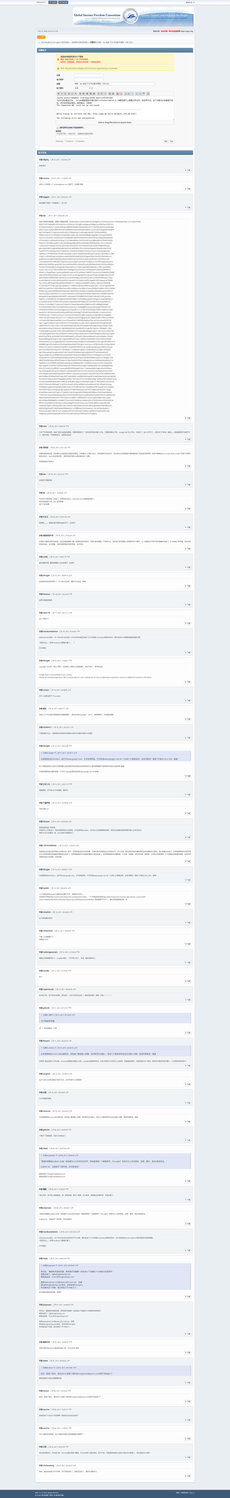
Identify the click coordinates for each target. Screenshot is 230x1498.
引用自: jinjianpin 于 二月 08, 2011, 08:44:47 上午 (60, 1155)
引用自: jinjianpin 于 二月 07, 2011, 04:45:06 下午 (60, 1265)
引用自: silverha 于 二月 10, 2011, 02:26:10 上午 (60, 1048)
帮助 (177, 1493)
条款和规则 (184, 1493)
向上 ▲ (192, 1493)
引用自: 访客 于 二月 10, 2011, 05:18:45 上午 (59, 1015)
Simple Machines (53, 1492)
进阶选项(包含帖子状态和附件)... (72, 127)
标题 (58, 84)
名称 (58, 75)
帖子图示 (60, 88)
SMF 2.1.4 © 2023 (41, 1492)
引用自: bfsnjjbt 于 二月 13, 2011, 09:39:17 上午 (60, 753)
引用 (188, 170)
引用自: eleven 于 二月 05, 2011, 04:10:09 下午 (59, 1368)
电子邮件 (60, 79)
